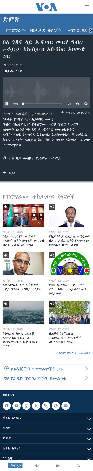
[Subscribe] (65, 406)
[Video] (57, 465)
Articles (77, 30)
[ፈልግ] (78, 465)
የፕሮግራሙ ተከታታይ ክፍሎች (33, 30)
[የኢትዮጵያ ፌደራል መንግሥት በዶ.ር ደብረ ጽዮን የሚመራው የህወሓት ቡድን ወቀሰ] (69, 215)
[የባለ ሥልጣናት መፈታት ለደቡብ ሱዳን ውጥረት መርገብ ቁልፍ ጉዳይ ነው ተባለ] (23, 215)
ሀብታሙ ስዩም (12, 71)
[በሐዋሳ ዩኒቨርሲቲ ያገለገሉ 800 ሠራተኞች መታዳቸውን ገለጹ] (69, 312)
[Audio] (36, 465)
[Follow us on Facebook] (7, 406)
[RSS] (46, 406)
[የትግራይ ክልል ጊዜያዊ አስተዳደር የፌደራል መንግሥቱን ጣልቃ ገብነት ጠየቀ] (23, 312)
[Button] (9, 174)
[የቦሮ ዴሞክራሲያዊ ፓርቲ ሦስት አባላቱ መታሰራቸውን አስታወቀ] (69, 263)
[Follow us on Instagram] (26, 406)
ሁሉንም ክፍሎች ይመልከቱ (73, 353)
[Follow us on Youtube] (16, 406)
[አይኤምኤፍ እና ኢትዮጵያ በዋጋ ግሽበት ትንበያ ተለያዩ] (23, 263)
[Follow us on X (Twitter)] (36, 406)
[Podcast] (56, 406)
